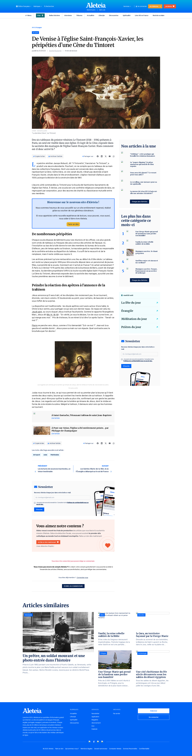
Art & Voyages (37, 27)
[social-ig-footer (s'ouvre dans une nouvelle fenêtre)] (102, 742)
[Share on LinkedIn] (102, 156)
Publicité (94, 729)
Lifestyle (102, 15)
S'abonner (153, 711)
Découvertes (113, 15)
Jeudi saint (37, 311)
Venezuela (28, 615)
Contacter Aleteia (115, 749)
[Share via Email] (110, 156)
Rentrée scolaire (158, 15)
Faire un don (73, 224)
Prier (39, 15)
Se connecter (142, 6)
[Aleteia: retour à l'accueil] (96, 5)
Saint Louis (102, 10)
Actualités (90, 15)
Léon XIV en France (141, 15)
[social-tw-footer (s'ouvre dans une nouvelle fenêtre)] (98, 742)
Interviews (68, 15)
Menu (29, 15)
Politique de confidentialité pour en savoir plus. (137, 361)
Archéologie (142, 653)
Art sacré (36, 455)
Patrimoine (55, 455)
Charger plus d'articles (139, 201)
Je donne (168, 6)
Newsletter (95, 714)
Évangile (127, 311)
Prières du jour (131, 327)
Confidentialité (144, 749)
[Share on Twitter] (106, 156)
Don (93, 726)
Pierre (34, 325)
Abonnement (96, 723)
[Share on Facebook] (98, 156)
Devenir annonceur (100, 749)
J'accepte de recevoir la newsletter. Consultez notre (62, 503)
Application (95, 717)
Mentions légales (86, 749)
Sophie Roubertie (55, 51)
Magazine (95, 720)
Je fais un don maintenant (47, 542)
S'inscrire (39, 509)
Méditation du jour (134, 319)
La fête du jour (131, 302)
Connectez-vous (82, 578)
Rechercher (50, 6)
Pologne (103, 653)
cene (45, 455)
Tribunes (79, 15)
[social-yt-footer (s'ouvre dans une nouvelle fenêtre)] (90, 742)
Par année (116, 714)
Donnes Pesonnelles (130, 749)
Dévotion (141, 615)
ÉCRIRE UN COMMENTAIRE (73, 586)
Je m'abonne (153, 6)
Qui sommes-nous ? (72, 749)
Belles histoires (54, 15)
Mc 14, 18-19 (52, 314)
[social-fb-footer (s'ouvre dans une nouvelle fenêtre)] (94, 742)
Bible (102, 615)
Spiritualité (126, 15)
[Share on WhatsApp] (114, 156)
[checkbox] (34, 502)
